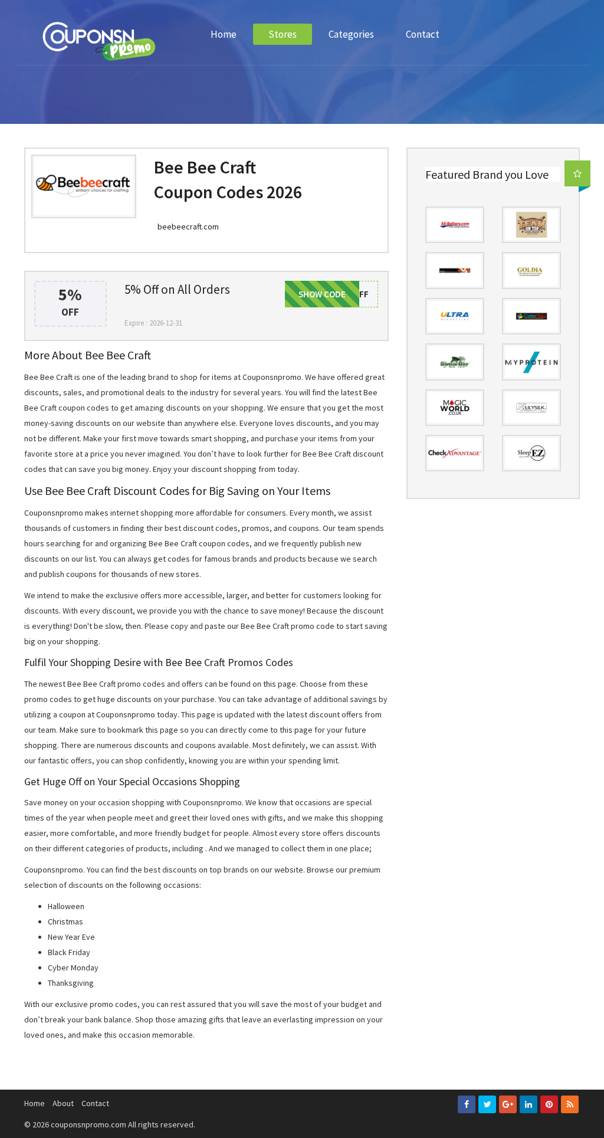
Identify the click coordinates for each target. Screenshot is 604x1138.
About (63, 1103)
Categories (351, 34)
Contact (422, 34)
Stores (282, 34)
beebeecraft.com (188, 226)
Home (224, 34)
